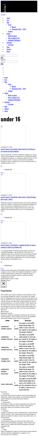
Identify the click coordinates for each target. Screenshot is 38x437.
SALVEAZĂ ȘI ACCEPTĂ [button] (9, 434)
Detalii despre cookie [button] (7, 278)
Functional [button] (4, 392)
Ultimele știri (8, 169)
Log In (3, 1)
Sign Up (7, 1)
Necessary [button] (4, 309)
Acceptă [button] (15, 278)
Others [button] (3, 428)
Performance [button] (4, 400)
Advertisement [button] (5, 417)
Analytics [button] (3, 409)
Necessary (6, 311)
